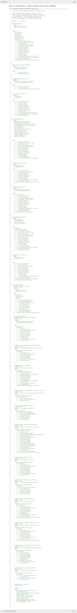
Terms (14, 611)
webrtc (11, 6)
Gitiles (7, 611)
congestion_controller (38, 6)
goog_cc (47, 6)
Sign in (74, 1)
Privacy (10, 611)
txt (72, 611)
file (34, 8)
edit (37, 8)
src (14, 6)
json (75, 611)
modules (29, 6)
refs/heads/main (20, 6)
